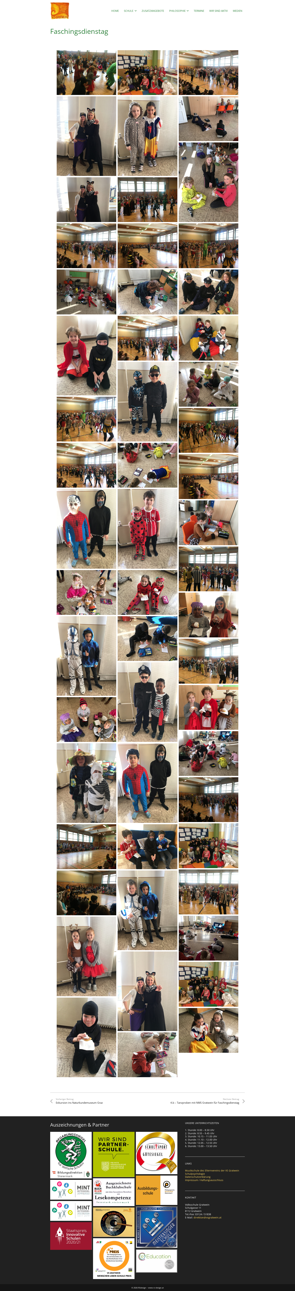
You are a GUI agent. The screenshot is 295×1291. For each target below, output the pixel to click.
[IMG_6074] (147, 338)
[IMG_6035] (86, 1037)
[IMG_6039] (208, 292)
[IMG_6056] (208, 569)
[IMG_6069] (147, 199)
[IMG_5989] (86, 783)
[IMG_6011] (147, 991)
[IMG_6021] (86, 292)
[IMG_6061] (86, 245)
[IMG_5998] (147, 529)
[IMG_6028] (208, 753)
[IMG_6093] (208, 984)
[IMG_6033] (208, 1030)
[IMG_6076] (208, 245)
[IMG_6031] (208, 615)
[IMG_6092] (208, 845)
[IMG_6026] (208, 522)
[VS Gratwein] (59, 10)
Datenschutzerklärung (197, 1176)
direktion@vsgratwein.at (207, 1217)
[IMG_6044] (208, 182)
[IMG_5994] (147, 910)
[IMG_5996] (86, 529)
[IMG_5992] (147, 401)
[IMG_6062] (208, 72)
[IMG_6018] (147, 638)
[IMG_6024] (208, 938)
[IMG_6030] (208, 384)
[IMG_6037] (208, 338)
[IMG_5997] (147, 783)
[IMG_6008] (86, 199)
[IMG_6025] (147, 1054)
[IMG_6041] (86, 719)
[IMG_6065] (208, 891)
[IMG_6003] (86, 956)
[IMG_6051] (208, 476)
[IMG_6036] (147, 846)
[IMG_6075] (86, 465)
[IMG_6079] (86, 419)
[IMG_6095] (147, 72)
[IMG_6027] (147, 465)
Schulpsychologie (195, 1173)
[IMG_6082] (86, 72)
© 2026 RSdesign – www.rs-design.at (147, 1287)
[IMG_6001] (147, 136)
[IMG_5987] (86, 355)
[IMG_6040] (86, 592)
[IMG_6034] (147, 592)
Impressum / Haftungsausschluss (204, 1180)
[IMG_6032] (208, 707)
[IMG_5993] (86, 656)
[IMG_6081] (208, 430)
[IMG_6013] (86, 136)
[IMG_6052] (86, 893)
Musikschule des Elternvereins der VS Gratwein (212, 1170)
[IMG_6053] (86, 846)
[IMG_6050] (147, 245)
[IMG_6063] (208, 799)
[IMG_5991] (147, 702)
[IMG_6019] (147, 292)
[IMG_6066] (208, 661)
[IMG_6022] (208, 118)
